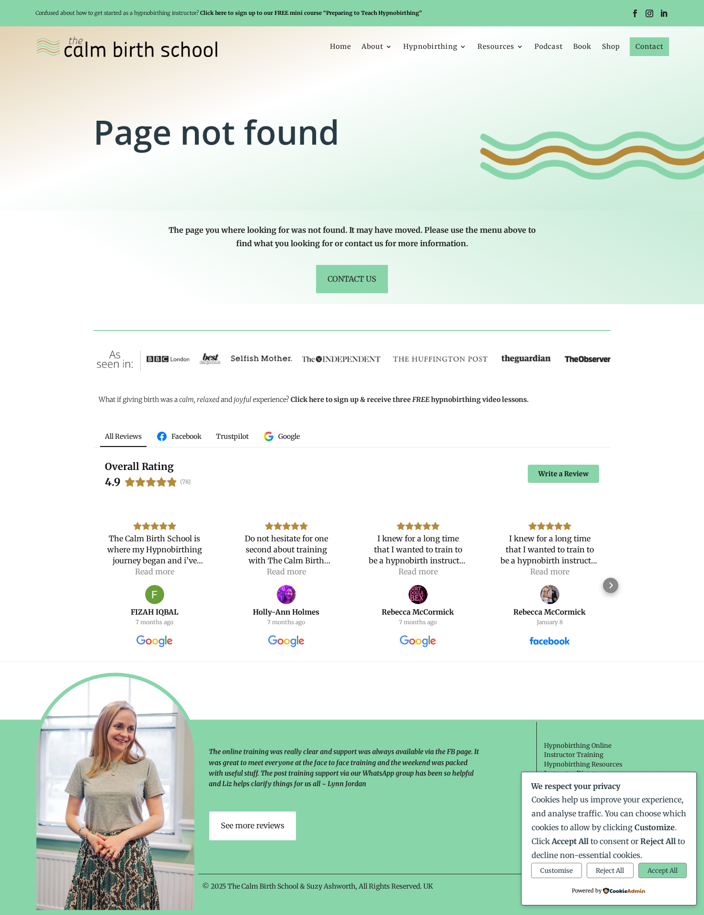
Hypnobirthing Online (578, 746)
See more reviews (252, 825)
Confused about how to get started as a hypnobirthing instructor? (228, 13)
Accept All (662, 871)
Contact (649, 46)
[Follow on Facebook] (635, 13)
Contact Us (352, 279)
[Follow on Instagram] (649, 13)
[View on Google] (154, 594)
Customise (556, 871)
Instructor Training (573, 755)
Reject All (610, 871)
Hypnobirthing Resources (583, 764)
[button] (93, 585)
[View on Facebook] (549, 594)
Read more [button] (154, 571)
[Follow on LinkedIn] (663, 13)
